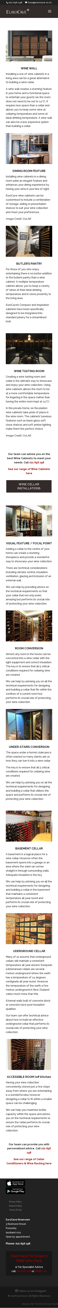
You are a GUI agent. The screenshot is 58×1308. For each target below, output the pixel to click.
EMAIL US (41, 1271)
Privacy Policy (15, 1202)
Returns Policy (15, 1206)
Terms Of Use (15, 1210)
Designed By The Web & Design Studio (40, 1304)
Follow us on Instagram (32, 1291)
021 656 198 (36, 462)
